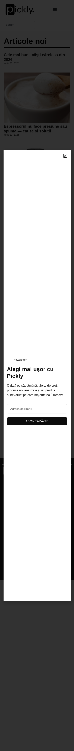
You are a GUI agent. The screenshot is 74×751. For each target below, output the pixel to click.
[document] (37, 375)
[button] (65, 155)
